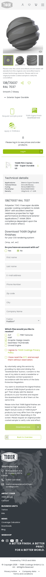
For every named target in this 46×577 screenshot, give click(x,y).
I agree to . (24, 351)
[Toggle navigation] (42, 5)
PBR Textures (26, 335)
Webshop (6, 535)
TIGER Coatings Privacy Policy (24, 351)
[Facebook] (2, 540)
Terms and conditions (23, 574)
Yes (9, 250)
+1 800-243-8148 (13, 480)
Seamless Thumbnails (18, 342)
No (21, 250)
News (4, 518)
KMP (10, 337)
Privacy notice (10, 571)
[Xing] (21, 540)
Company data (29, 571)
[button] (23, 34)
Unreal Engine (14, 345)
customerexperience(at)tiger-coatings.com (19, 485)
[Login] (22, 5)
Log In (23, 151)
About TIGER (8, 493)
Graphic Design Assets (19, 340)
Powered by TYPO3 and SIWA (23, 560)
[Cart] (36, 5)
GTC (25, 357)
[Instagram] (7, 540)
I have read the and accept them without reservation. (23, 358)
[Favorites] (29, 5)
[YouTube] (12, 540)
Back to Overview (25, 437)
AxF (9, 335)
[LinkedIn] (17, 540)
